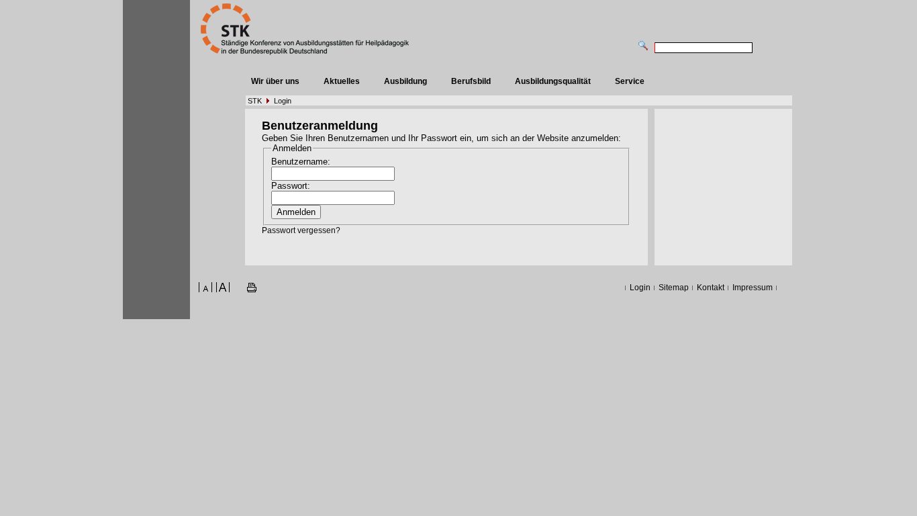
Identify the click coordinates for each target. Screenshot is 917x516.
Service (629, 81)
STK (255, 101)
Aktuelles (342, 81)
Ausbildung (405, 81)
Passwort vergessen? (301, 230)
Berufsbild (471, 81)
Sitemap (674, 287)
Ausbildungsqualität (553, 81)
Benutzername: (300, 162)
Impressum (752, 287)
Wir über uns (275, 81)
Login (282, 101)
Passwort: (290, 186)
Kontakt (710, 287)
